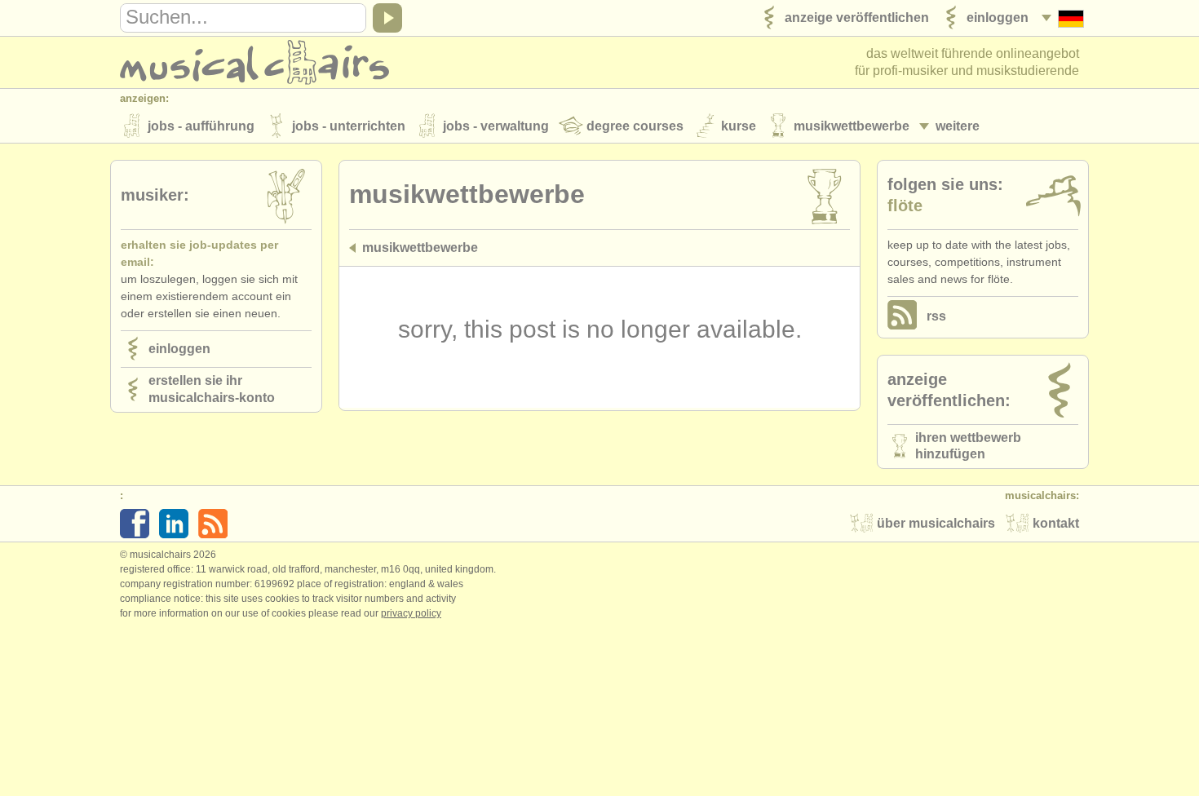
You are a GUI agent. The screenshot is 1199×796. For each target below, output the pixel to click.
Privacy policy (411, 613)
